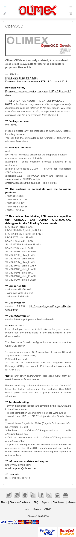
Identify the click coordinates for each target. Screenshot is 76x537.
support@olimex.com (24, 468)
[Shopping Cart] (70, 13)
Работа (37, 509)
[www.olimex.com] (38, 6)
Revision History (15, 87)
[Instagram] (49, 495)
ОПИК (47, 509)
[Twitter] (8, 495)
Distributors (59, 502)
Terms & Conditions (20, 502)
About (4, 502)
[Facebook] (41, 495)
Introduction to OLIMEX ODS (21, 77)
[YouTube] (33, 495)
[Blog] (17, 495)
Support (45, 502)
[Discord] (65, 495)
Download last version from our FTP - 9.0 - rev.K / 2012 (36, 81)
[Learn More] (67, 530)
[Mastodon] (57, 495)
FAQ (36, 502)
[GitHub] (25, 495)
